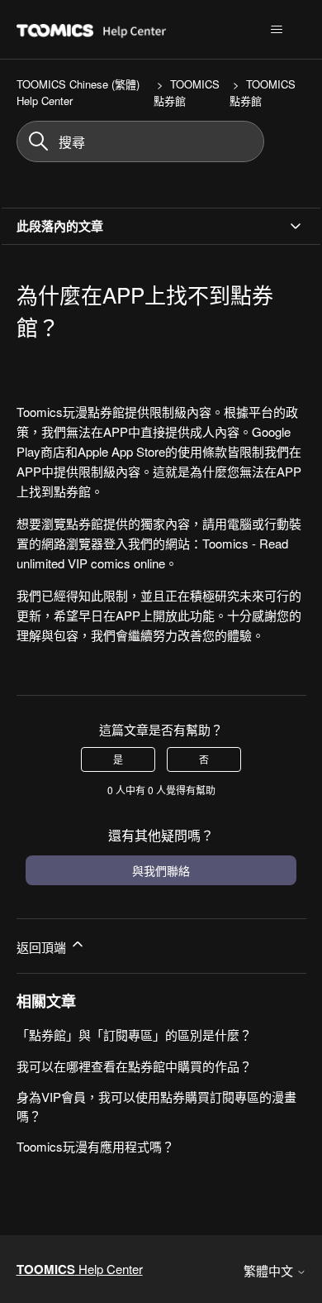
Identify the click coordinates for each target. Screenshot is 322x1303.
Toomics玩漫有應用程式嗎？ (95, 1146)
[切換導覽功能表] (277, 30)
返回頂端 (43, 947)
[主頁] (134, 29)
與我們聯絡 (161, 870)
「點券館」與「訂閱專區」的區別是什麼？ (134, 1034)
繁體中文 (270, 1270)
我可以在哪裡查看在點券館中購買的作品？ (134, 1066)
